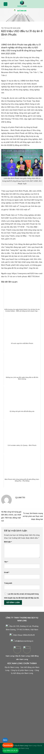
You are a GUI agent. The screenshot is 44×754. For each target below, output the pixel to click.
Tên (6, 562)
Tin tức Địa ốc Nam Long (11, 28)
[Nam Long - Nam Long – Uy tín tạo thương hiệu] (22, 4)
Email (6, 572)
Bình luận (8, 542)
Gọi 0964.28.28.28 (10, 750)
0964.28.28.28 (29, 635)
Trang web (8, 583)
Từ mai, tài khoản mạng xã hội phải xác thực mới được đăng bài (33, 516)
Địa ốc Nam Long (22, 656)
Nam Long (10, 656)
